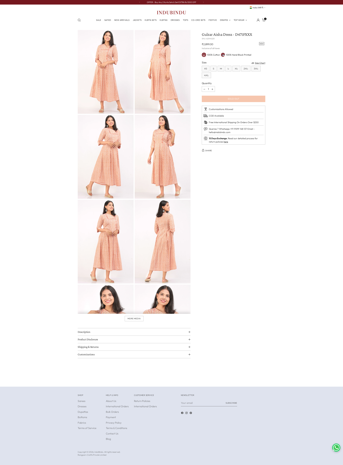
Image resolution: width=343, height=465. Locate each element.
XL (236, 68)
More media (134, 318)
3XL (256, 68)
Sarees (81, 401)
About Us (111, 401)
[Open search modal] (79, 20)
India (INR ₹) (258, 7)
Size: (204, 62)
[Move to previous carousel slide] (257, 381)
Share (208, 150)
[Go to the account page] (258, 20)
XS (205, 68)
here (226, 141)
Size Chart (260, 63)
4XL (206, 75)
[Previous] (140, 2)
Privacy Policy (114, 422)
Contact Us (112, 433)
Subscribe (231, 403)
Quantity (207, 83)
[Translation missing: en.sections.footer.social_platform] (182, 413)
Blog (108, 438)
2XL (246, 68)
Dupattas (83, 411)
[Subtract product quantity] (204, 89)
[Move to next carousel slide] (263, 381)
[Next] (203, 2)
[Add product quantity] (212, 89)
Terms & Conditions (116, 428)
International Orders (117, 406)
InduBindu (98, 452)
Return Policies (142, 401)
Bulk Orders (112, 411)
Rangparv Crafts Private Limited (92, 455)
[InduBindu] (171, 12)
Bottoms (82, 417)
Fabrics (82, 422)
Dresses (82, 406)
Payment (111, 417)
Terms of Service (87, 428)
